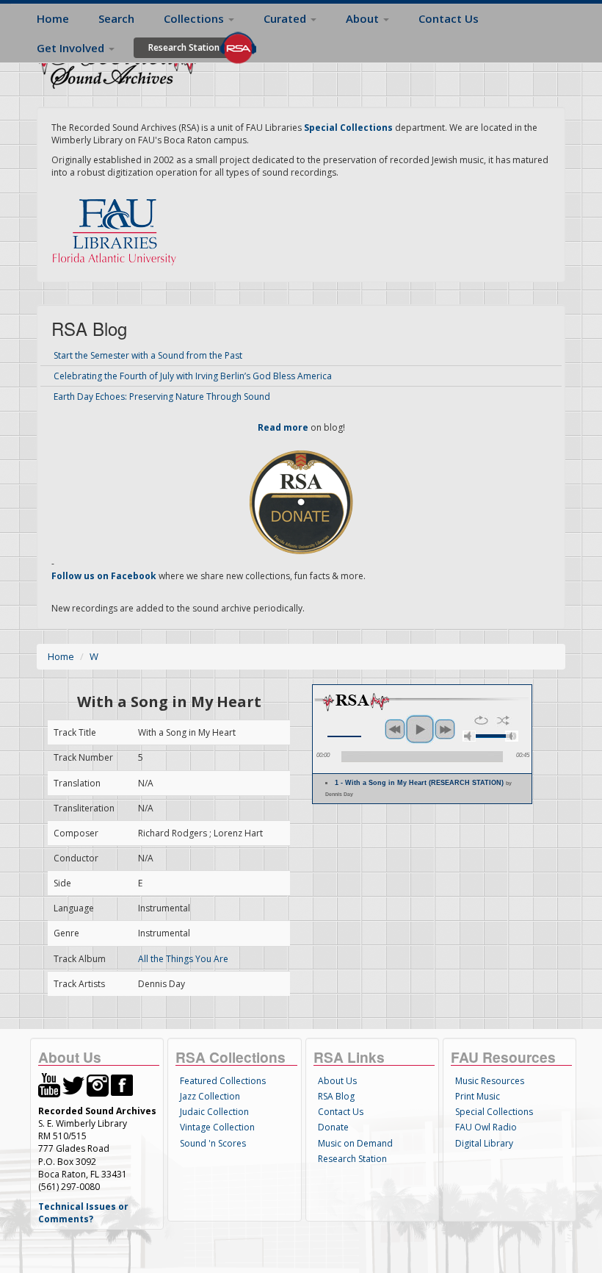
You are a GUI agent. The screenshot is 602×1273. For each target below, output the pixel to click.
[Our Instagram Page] (98, 1084)
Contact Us (448, 18)
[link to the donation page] (301, 501)
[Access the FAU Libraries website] (117, 226)
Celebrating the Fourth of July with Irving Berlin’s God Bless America (193, 376)
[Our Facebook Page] (122, 1084)
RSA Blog (336, 1096)
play (420, 729)
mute (469, 736)
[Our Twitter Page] (73, 1084)
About (364, 18)
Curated (286, 18)
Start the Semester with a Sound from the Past (148, 355)
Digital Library (484, 1143)
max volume (511, 736)
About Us (337, 1081)
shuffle (503, 720)
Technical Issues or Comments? (83, 1212)
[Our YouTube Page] (49, 1084)
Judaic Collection (214, 1111)
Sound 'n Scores (213, 1143)
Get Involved (72, 47)
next (445, 729)
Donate (333, 1127)
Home (53, 18)
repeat (481, 720)
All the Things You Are (183, 959)
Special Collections (494, 1111)
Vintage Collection (217, 1127)
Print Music (477, 1096)
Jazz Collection (210, 1096)
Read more (283, 427)
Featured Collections (223, 1081)
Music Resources (489, 1081)
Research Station (184, 47)
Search (116, 18)
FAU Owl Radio (486, 1127)
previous (395, 729)
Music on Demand (355, 1143)
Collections (195, 18)
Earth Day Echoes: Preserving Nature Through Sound (162, 396)
